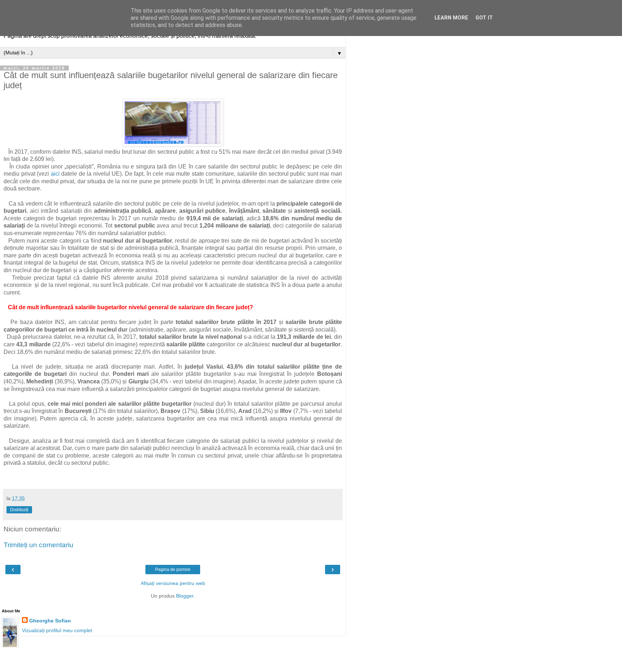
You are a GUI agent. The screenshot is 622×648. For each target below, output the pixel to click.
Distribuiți (19, 509)
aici (55, 174)
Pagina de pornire (172, 569)
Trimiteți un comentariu (38, 545)
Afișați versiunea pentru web (173, 583)
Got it (484, 18)
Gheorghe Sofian (50, 621)
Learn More (451, 18)
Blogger (184, 596)
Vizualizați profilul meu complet (57, 630)
